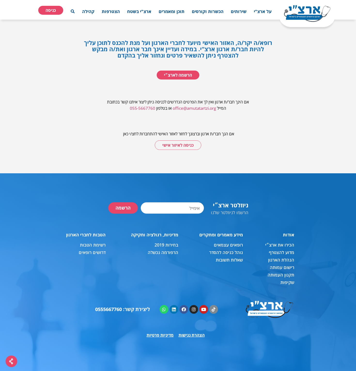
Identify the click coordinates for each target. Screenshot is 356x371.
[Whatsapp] (164, 309)
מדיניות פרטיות (160, 335)
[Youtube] (203, 309)
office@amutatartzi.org (194, 108)
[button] (263, 11)
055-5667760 (142, 108)
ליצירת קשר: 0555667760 (122, 309)
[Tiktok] (213, 309)
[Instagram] (193, 309)
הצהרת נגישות (191, 335)
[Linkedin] (174, 309)
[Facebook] (183, 309)
